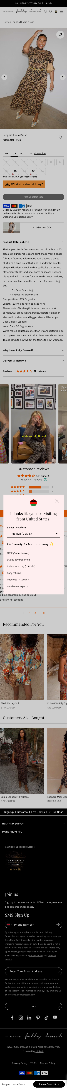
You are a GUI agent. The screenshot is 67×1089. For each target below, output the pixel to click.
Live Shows (38, 812)
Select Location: (16, 527)
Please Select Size (49, 1084)
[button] (57, 501)
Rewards (22, 812)
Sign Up (9, 812)
